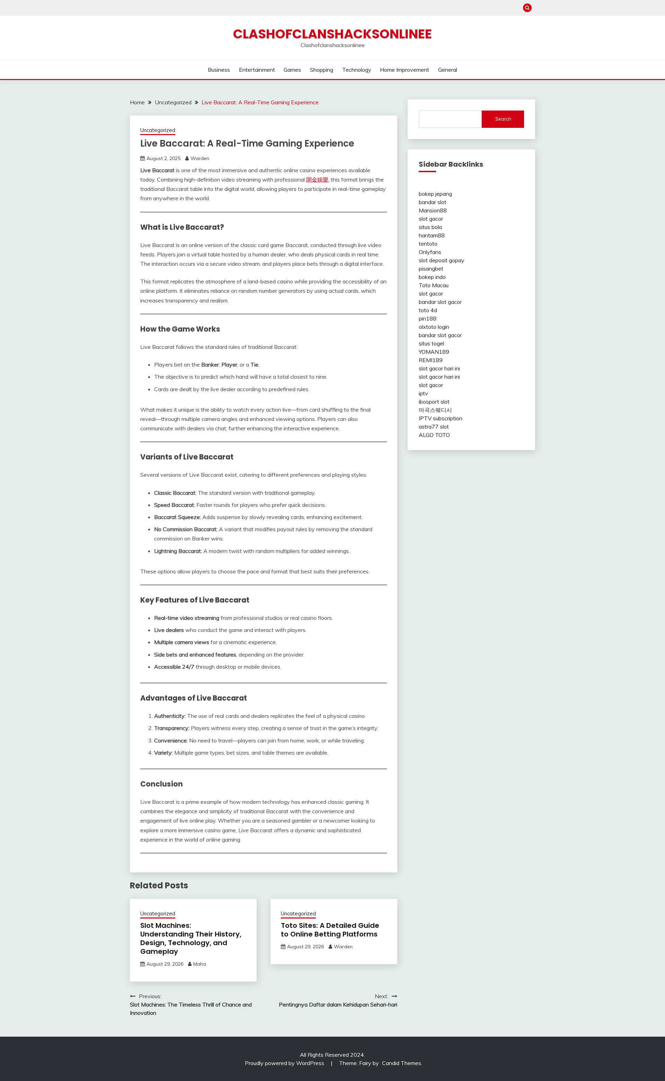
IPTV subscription (440, 418)
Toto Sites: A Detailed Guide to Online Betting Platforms (330, 930)
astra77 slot (434, 426)
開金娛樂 (317, 179)
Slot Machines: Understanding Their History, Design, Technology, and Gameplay (190, 938)
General (447, 69)
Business (219, 69)
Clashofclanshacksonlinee (332, 34)
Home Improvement (404, 69)
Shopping (321, 69)
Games (292, 69)
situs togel (431, 343)
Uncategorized (157, 130)
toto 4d (428, 310)
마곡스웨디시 (435, 409)
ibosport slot (434, 401)
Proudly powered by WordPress (285, 1063)
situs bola (430, 226)
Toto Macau (434, 285)
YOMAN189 (434, 351)
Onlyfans (430, 251)
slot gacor (431, 218)
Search (503, 119)
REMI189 (431, 360)
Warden (199, 158)
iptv (423, 393)
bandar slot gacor (440, 301)
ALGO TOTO (434, 434)
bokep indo (432, 276)
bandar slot (432, 202)
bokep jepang (435, 193)
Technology (356, 69)
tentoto (428, 243)
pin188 (427, 318)
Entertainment (257, 69)
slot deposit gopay (441, 260)
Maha (199, 964)
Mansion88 (433, 210)
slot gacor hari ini (439, 368)
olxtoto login (434, 326)
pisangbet (431, 268)
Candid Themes (401, 1063)
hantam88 (432, 235)
